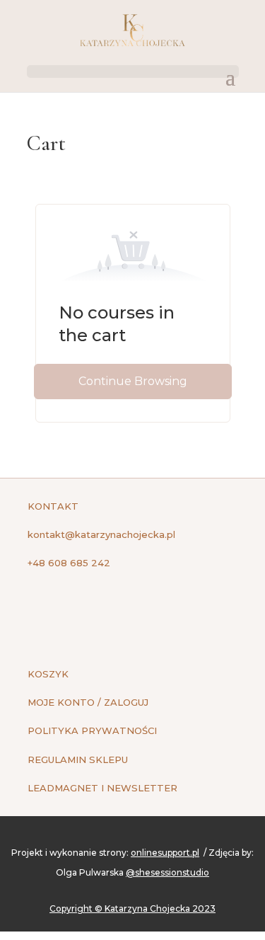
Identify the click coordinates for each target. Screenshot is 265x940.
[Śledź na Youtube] (123, 611)
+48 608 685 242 (69, 562)
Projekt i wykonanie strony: (105, 852)
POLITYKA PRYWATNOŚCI (92, 730)
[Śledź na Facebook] (39, 611)
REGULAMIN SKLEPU (78, 759)
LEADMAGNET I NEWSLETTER (102, 787)
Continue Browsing (132, 381)
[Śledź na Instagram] (67, 611)
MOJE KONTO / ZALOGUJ (88, 702)
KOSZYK (48, 674)
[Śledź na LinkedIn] (95, 611)
